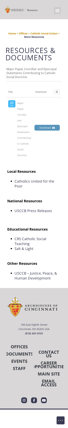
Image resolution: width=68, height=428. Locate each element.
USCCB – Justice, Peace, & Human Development (36, 276)
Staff (19, 368)
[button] (57, 10)
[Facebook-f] (34, 400)
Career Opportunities (49, 364)
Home (12, 33)
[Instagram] (24, 400)
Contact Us (48, 354)
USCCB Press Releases (33, 210)
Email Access (49, 383)
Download (45, 127)
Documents (19, 354)
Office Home (61, 420)
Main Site (49, 374)
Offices (23, 33)
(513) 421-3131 (34, 333)
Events (19, 361)
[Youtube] (44, 400)
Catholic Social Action (43, 33)
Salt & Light (24, 248)
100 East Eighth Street (34, 324)
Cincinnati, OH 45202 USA (34, 329)
